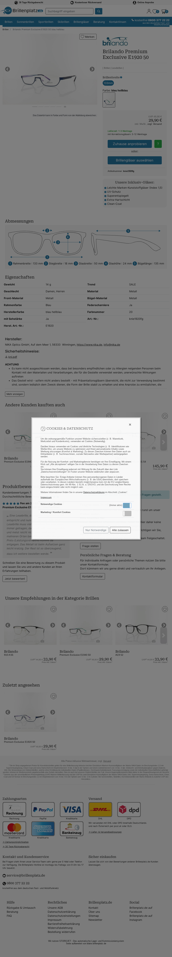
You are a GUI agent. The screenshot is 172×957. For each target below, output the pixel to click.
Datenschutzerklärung (93, 492)
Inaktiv (128, 513)
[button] (127, 505)
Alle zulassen (120, 530)
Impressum (46, 497)
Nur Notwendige (95, 530)
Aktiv (127, 505)
